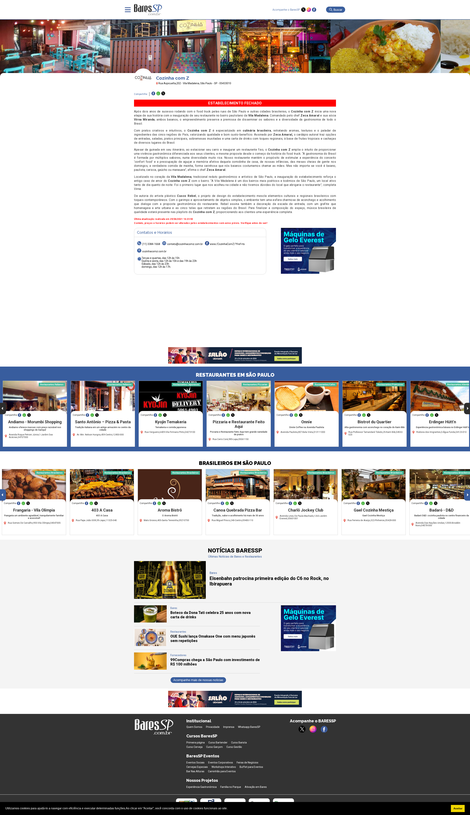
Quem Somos (194, 726)
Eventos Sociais (195, 762)
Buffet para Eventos (251, 766)
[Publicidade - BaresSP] (308, 251)
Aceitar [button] (457, 808)
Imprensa (228, 726)
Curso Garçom (214, 746)
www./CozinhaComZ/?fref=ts (227, 244)
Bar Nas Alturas (195, 771)
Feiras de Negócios (247, 762)
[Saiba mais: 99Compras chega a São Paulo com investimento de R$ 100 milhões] (150, 668)
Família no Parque (230, 786)
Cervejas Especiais (197, 766)
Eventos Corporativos (220, 762)
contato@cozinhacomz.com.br (185, 244)
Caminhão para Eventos (222, 771)
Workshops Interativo (224, 766)
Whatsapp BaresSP (249, 726)
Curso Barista (239, 742)
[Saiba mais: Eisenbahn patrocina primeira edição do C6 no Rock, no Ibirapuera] (170, 598)
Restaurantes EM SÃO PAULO (235, 375)
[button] (228, 808)
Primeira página (195, 742)
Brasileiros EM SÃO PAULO (235, 463)
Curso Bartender (217, 742)
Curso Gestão (234, 746)
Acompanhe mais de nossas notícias (198, 680)
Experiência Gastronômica (201, 786)
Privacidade (213, 726)
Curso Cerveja (194, 746)
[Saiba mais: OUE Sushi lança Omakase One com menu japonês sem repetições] (150, 645)
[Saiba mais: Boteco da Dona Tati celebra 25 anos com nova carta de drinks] (150, 621)
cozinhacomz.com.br (154, 251)
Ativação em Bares (256, 786)
